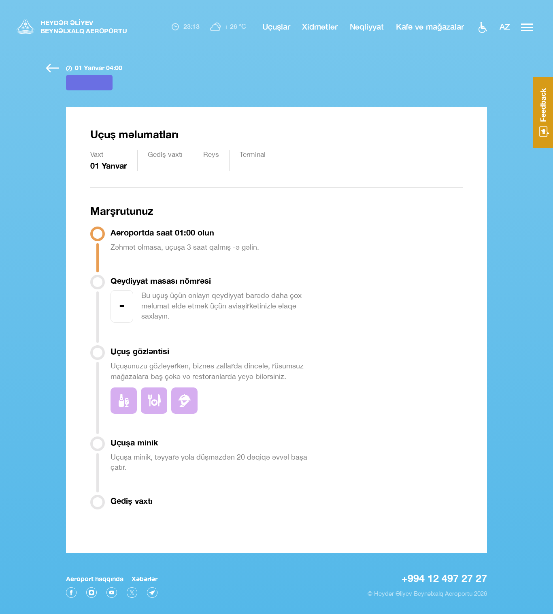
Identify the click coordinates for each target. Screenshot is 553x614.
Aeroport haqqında (94, 578)
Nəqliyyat (367, 26)
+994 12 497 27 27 (444, 578)
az (505, 26)
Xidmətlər (319, 26)
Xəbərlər (144, 578)
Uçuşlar (276, 26)
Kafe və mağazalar (430, 26)
